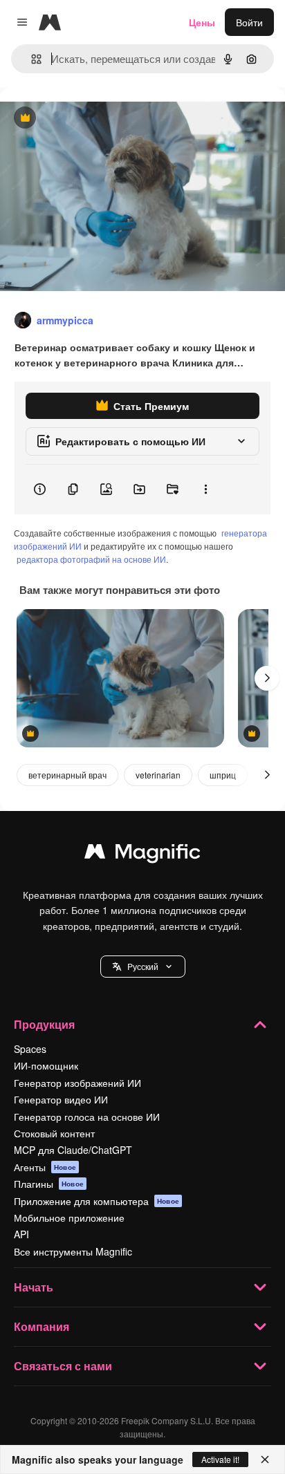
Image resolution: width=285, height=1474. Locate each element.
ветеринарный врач (67, 775)
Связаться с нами (63, 1366)
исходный (92, 118)
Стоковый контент (54, 1133)
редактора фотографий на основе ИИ (91, 559)
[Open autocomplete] (31, 59)
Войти (249, 22)
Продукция (44, 1024)
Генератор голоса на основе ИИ (87, 1116)
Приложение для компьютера (96, 1201)
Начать (33, 1287)
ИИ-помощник (46, 1065)
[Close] (265, 1459)
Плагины (49, 1184)
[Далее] (267, 678)
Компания (41, 1326)
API (21, 1234)
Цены (202, 22)
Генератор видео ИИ (61, 1099)
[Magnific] (142, 854)
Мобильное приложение (69, 1217)
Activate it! (220, 1459)
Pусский (142, 966)
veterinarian (158, 775)
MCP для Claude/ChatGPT (73, 1150)
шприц (223, 775)
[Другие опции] (205, 489)
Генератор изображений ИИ (77, 1083)
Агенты (45, 1167)
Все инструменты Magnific (73, 1251)
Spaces (30, 1049)
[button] (142, 966)
